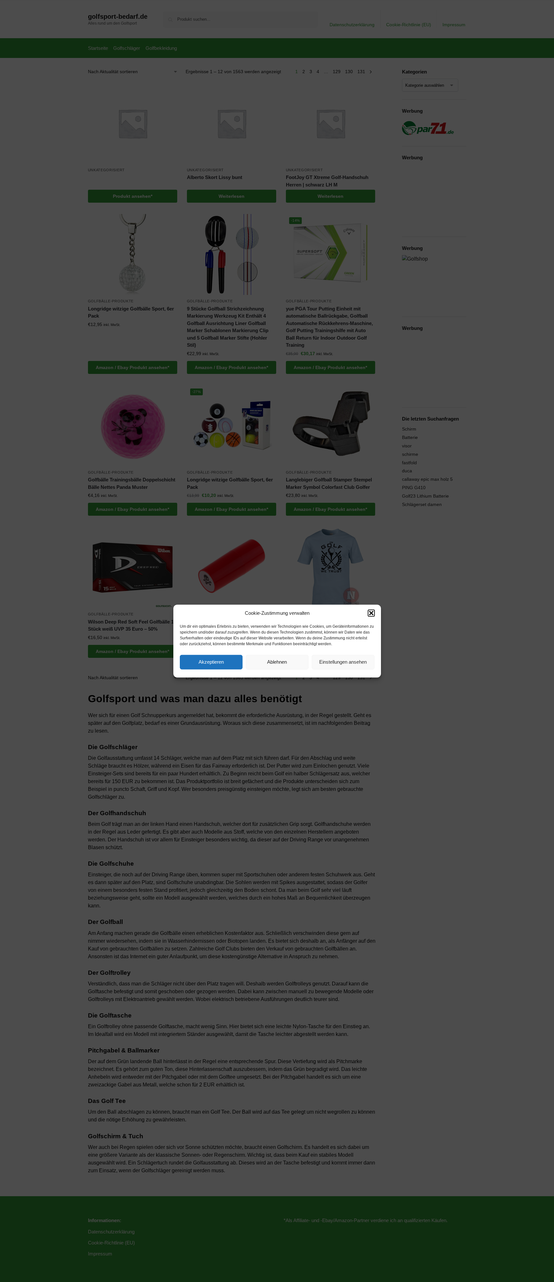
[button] (371, 613)
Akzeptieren (211, 662)
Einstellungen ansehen (343, 662)
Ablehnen (277, 662)
